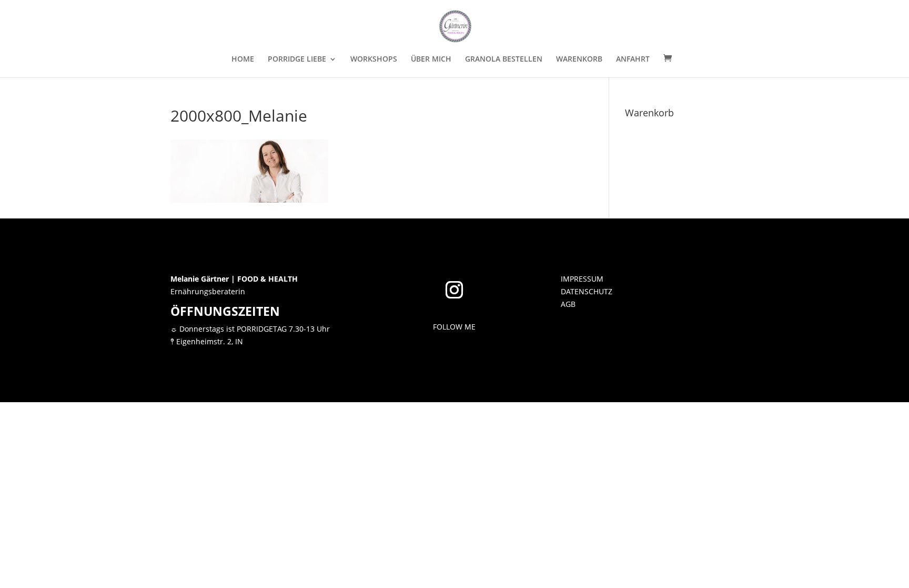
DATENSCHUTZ (586, 291)
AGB (568, 304)
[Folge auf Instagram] (454, 290)
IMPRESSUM (582, 279)
